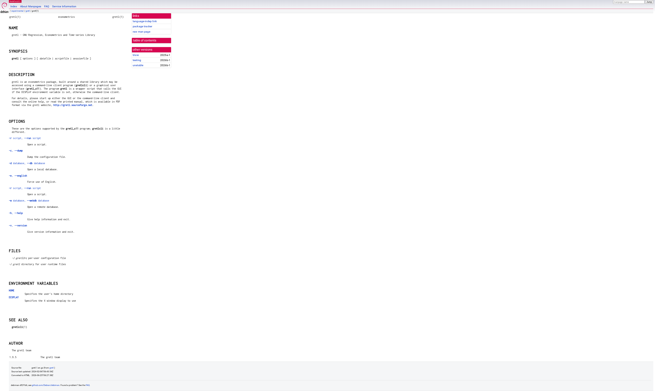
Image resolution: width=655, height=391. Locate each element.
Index (13, 6)
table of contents (144, 40)
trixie (136, 55)
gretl (28, 11)
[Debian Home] (4, 7)
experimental (17, 11)
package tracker (142, 26)
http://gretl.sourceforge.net (72, 105)
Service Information (64, 6)
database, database (27, 163)
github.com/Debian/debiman (46, 385)
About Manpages (30, 6)
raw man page (141, 31)
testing (137, 60)
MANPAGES (15, 1)
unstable (138, 65)
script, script (25, 138)
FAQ (46, 6)
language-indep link (145, 21)
